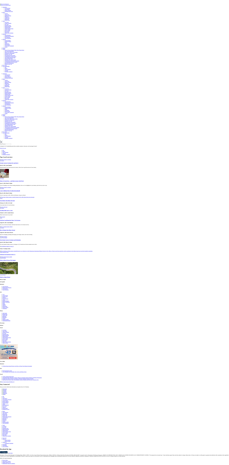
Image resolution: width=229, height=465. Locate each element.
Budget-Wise (7, 20)
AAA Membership (5, 66)
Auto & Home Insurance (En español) (12, 60)
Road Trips (7, 31)
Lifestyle (4, 39)
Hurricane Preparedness (9, 63)
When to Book (5, 342)
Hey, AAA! (4, 65)
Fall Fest (4, 297)
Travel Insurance (8, 38)
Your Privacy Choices (6, 461)
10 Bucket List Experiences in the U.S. (7, 254)
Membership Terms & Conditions (8, 463)
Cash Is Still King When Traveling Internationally (10, 190)
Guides (3, 49)
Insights (3, 304)
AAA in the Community (9, 45)
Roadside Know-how (9, 11)
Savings (6, 13)
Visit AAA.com (3, 148)
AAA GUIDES (5, 446)
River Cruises (7, 30)
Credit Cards (7, 17)
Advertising (4, 445)
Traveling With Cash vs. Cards (6, 210)
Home (6, 42)
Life (3, 396)
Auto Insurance (8, 35)
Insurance (4, 34)
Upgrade (6, 70)
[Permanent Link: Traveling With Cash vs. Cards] (3, 207)
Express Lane (5, 296)
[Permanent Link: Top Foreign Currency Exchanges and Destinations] (3, 236)
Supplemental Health (6, 320)
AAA (1, 217)
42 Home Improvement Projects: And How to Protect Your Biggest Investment (17, 366)
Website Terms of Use (6, 462)
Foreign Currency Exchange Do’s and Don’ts (9, 163)
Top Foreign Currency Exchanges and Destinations (10, 240)
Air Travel (7, 22)
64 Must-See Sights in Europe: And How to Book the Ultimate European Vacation (17, 378)
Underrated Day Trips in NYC (10, 56)
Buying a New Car (8, 64)
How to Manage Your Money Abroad (7, 230)
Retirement (7, 18)
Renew (6, 68)
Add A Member (8, 69)
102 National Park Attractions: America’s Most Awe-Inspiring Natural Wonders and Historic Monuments (22, 377)
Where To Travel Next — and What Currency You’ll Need (12, 181)
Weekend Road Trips (9, 58)
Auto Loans (7, 14)
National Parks (7, 27)
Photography (4, 306)
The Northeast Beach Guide (10, 57)
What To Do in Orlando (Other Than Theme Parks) (14, 50)
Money (3, 12)
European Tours (8, 25)
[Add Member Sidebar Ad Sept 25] (7, 246)
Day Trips (7, 24)
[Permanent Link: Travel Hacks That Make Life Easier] (17, 197)
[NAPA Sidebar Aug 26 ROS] (9, 359)
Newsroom (4, 444)
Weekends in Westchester (9, 53)
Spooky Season (5, 307)
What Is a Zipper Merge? (5, 277)
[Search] (0, 140)
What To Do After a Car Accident (11, 52)
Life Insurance (7, 37)
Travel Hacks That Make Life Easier (7, 200)
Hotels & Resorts (8, 26)
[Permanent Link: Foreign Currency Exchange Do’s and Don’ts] (5, 159)
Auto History (7, 9)
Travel (3, 21)
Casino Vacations (8, 23)
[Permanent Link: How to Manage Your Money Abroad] (6, 226)
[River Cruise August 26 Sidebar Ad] (7, 381)
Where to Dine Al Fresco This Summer (8, 260)
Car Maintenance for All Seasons (11, 62)
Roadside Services (5, 409)
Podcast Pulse (7, 44)
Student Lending (8, 15)
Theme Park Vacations (9, 32)
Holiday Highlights (6, 302)
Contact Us (4, 442)
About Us (4, 439)
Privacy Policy (5, 460)
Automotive (4, 7)
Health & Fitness (8, 41)
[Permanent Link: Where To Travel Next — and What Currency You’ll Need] (4, 177)
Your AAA (4, 437)
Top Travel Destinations (9, 51)
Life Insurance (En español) (10, 55)
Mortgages (7, 16)
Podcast (3, 48)
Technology (7, 43)
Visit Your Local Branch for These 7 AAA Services (10, 220)
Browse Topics (7, 441)
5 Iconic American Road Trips (8, 376)
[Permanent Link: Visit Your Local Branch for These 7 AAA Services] (2, 216)
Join (5, 67)
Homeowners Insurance (9, 36)
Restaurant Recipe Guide (7, 370)
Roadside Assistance (8, 71)
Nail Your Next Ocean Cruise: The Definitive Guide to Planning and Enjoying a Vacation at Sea (20, 379)
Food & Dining (8, 40)
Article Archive (8, 440)
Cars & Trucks (7, 8)
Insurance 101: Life (8, 54)
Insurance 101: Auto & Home (10, 59)
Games (6, 46)
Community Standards (9, 443)
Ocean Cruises (7, 29)
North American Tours (9, 28)
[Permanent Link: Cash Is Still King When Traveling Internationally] (5, 187)
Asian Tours (4, 331)
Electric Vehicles (8, 10)
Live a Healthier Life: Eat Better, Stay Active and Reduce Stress (14, 371)
